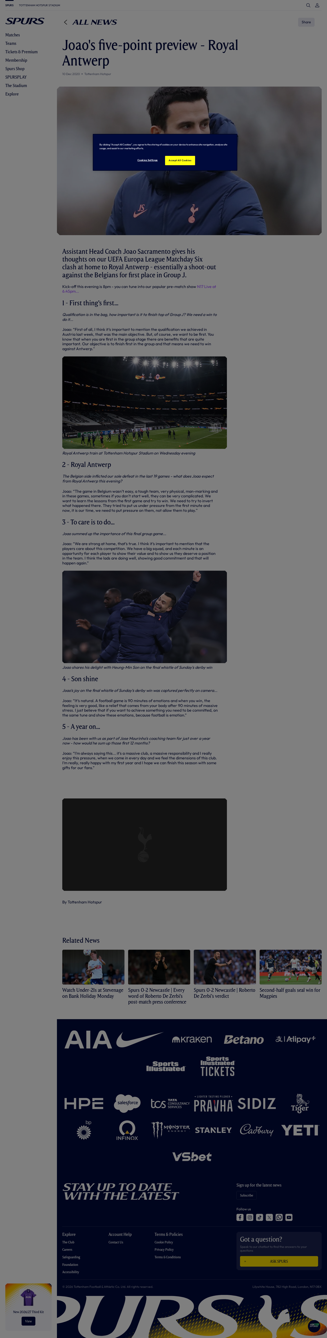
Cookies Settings (147, 160)
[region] (165, 152)
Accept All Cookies (180, 160)
